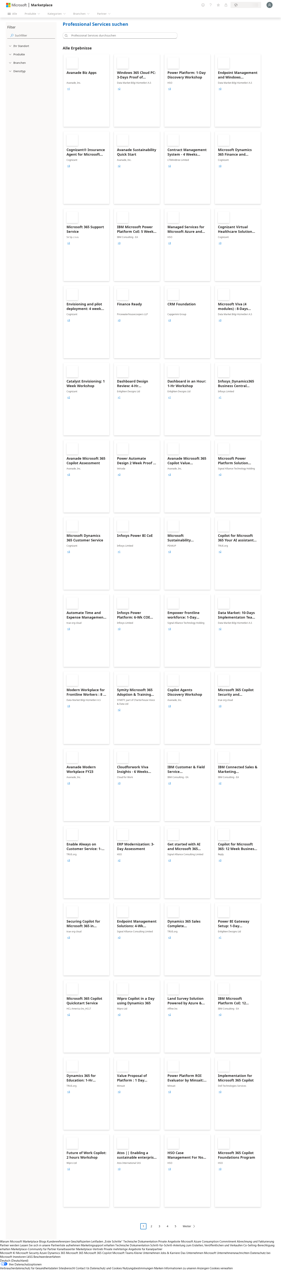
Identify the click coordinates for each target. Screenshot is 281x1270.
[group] (69, 88)
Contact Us (82, 1268)
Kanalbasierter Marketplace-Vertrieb (80, 1249)
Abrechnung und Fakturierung (255, 1241)
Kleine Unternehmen (147, 1253)
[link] (86, 90)
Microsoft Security (27, 1253)
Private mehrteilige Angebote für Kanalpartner (133, 1249)
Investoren (19, 1257)
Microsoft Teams (122, 1253)
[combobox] (121, 35)
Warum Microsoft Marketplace (19, 1241)
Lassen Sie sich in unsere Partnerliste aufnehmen (50, 1245)
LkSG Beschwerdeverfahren (43, 1257)
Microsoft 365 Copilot (98, 1253)
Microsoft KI (7, 1253)
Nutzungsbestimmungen (138, 1268)
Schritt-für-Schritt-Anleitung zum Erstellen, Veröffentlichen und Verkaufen (196, 1245)
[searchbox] (35, 35)
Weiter (187, 1226)
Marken (158, 1268)
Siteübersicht (67, 1268)
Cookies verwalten (221, 1268)
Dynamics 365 (56, 1253)
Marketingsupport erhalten (98, 1245)
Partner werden (9, 1245)
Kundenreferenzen (58, 1241)
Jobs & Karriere (170, 1253)
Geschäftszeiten (80, 1241)
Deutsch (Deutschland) (14, 1260)
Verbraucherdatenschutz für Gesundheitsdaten (29, 1268)
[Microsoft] (16, 5)
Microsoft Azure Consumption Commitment (209, 1241)
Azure (43, 1253)
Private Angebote (169, 1241)
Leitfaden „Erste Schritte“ (107, 1241)
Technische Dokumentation (140, 1241)
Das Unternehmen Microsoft (198, 1253)
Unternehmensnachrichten (233, 1253)
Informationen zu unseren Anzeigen (186, 1268)
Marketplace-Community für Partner (33, 1249)
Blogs (42, 1241)
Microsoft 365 (74, 1253)
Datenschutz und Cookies (106, 1268)
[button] (65, 35)
